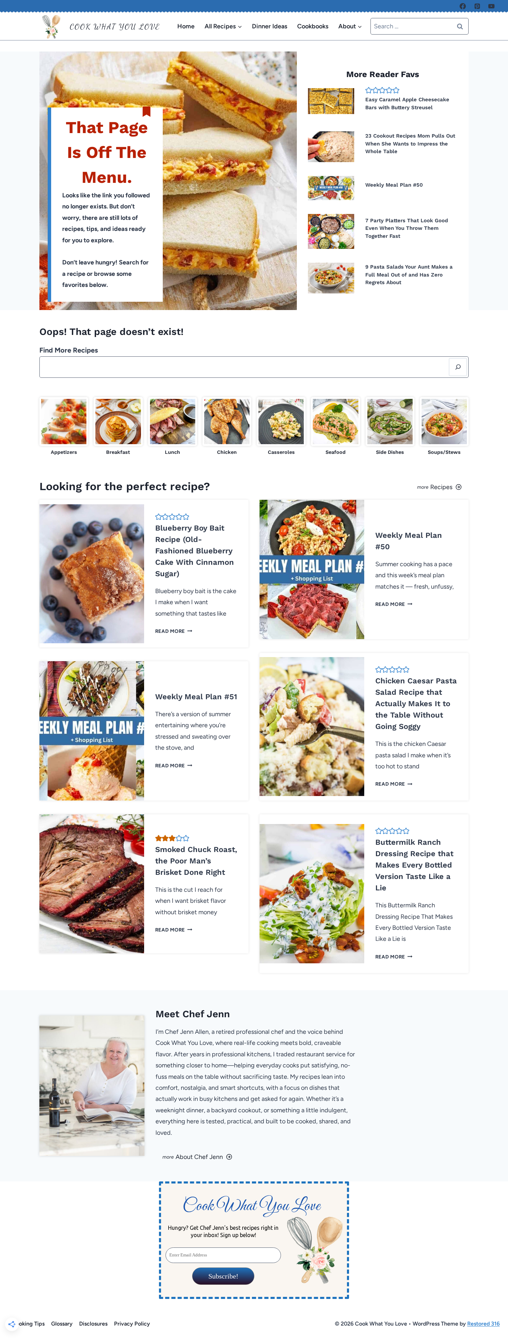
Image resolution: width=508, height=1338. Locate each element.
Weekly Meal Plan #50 (394, 185)
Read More (172, 631)
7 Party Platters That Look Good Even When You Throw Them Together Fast (406, 228)
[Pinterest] (477, 6)
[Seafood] (335, 426)
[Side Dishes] (390, 426)
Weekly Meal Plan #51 (196, 696)
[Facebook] (463, 6)
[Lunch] (172, 426)
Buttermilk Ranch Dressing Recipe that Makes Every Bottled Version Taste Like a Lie (414, 865)
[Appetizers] (63, 426)
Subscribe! (223, 1276)
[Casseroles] (281, 426)
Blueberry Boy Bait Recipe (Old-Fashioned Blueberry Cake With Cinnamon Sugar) (194, 551)
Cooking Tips (28, 1323)
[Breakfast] (118, 426)
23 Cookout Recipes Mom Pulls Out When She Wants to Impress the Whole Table (410, 144)
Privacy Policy (132, 1323)
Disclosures (93, 1323)
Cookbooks (312, 26)
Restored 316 (483, 1323)
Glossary (62, 1323)
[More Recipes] (364, 486)
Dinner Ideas (269, 26)
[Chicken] (227, 426)
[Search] (458, 367)
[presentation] (331, 101)
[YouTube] (491, 6)
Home (186, 26)
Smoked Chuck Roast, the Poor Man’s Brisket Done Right (196, 861)
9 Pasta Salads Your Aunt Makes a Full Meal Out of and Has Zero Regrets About (409, 275)
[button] (368, 90)
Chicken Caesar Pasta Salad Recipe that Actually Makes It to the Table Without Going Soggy (416, 703)
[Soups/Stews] (444, 426)
